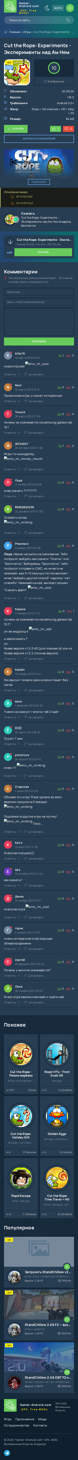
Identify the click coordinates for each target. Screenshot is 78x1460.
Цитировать (36, 374)
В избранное (56, 81)
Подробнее (39, 182)
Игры (26, 32)
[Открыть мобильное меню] (70, 8)
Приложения (24, 1419)
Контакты (40, 1425)
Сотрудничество (16, 1425)
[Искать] (68, 20)
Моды (42, 1419)
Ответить (10, 374)
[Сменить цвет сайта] (47, 8)
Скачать (18, 128)
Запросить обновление (39, 138)
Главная (14, 32)
